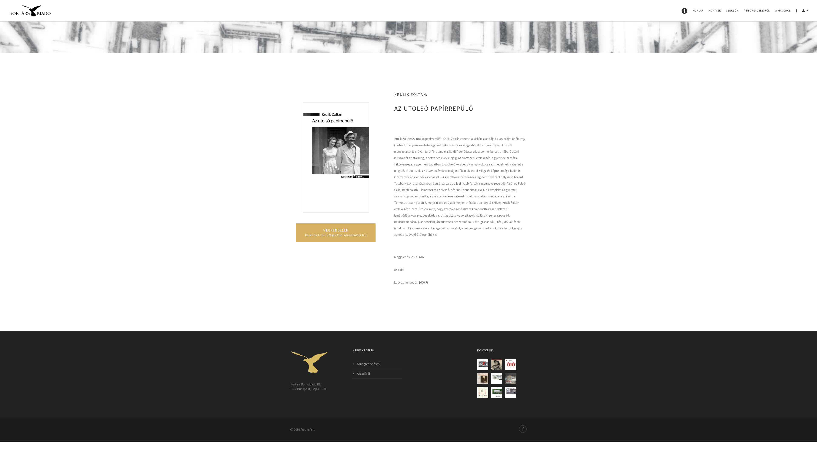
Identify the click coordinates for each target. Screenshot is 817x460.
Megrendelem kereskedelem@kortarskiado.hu (336, 232)
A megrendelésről (757, 10)
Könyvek (715, 10)
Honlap (698, 10)
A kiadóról (783, 10)
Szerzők (732, 10)
